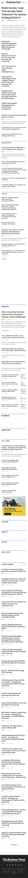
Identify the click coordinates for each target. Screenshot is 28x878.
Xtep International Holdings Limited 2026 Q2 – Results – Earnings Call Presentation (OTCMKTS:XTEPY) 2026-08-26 (12, 639)
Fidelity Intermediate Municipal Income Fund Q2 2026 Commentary (9, 106)
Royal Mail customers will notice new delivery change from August (10, 376)
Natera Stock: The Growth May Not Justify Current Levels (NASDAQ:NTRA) (14, 604)
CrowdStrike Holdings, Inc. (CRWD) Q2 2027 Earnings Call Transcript (14, 185)
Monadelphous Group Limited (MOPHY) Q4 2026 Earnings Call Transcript (12, 823)
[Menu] (3, 2)
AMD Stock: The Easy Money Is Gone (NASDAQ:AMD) (12, 727)
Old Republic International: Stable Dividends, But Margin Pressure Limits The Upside (9, 469)
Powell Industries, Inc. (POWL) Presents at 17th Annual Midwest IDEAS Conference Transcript (13, 252)
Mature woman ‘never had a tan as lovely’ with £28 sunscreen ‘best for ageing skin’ (10, 406)
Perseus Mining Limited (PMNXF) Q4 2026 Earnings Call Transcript (13, 662)
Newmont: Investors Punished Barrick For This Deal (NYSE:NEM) (14, 570)
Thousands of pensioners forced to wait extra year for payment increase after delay (9, 399)
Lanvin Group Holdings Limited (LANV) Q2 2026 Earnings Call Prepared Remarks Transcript (10, 462)
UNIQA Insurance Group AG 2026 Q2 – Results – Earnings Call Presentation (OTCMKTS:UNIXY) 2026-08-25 (13, 683)
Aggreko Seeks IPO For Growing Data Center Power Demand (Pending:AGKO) (14, 128)
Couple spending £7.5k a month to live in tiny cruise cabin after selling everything (14, 350)
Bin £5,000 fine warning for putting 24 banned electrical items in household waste (13, 363)
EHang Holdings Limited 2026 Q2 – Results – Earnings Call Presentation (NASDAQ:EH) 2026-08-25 (14, 738)
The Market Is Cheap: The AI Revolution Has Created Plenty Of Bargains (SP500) (13, 787)
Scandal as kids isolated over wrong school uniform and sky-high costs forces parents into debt (9, 94)
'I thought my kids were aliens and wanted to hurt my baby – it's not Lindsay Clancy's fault (14, 581)
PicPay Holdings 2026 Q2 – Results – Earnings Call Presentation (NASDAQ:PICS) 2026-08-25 (13, 811)
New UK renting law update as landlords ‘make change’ (10, 390)
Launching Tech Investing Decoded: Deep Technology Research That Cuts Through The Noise (13, 763)
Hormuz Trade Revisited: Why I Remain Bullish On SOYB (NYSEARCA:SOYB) (13, 615)
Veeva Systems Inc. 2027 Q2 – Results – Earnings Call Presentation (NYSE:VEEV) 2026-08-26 (10, 216)
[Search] (23, 2)
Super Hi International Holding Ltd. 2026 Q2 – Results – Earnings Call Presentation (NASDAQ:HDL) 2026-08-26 (10, 207)
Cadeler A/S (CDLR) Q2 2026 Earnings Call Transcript (11, 694)
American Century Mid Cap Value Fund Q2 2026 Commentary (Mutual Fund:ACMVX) (9, 493)
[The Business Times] (13, 2)
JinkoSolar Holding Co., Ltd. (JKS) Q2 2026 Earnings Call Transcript (13, 244)
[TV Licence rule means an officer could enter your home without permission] (23, 384)
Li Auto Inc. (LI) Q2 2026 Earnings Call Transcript (8, 223)
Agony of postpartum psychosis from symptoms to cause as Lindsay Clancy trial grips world (10, 484)
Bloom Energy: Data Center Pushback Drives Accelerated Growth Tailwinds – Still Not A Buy (14, 775)
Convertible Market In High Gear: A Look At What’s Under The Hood (13, 148)
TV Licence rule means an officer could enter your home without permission (10, 384)
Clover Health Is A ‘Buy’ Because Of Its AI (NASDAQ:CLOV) (10, 476)
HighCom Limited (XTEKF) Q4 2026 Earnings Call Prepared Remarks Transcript (14, 834)
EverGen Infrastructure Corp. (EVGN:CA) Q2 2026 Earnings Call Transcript (9, 57)
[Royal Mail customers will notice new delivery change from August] (23, 376)
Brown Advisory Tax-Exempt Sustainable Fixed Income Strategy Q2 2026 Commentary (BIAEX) (14, 592)
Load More (13, 844)
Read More (6, 330)
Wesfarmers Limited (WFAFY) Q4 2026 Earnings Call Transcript (12, 134)
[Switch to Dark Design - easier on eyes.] (25, 2)
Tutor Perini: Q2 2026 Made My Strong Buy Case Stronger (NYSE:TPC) (13, 162)
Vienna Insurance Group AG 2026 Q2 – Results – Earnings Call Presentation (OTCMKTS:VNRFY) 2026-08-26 (14, 447)
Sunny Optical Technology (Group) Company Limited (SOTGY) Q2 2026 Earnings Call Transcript (9, 81)
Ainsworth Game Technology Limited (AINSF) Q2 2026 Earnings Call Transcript (13, 651)
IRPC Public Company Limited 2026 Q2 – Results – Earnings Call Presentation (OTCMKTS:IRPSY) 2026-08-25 (14, 715)
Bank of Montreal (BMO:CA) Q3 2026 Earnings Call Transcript (14, 704)
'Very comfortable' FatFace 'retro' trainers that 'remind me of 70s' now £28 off (13, 337)
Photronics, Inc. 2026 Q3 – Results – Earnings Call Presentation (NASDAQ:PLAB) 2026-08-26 (13, 231)
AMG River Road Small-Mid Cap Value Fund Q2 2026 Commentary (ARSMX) (10, 199)
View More (23, 564)
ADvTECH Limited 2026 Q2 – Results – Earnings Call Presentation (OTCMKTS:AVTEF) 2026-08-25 (13, 799)
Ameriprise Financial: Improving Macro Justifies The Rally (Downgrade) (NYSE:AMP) (9, 45)
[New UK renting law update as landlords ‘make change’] (23, 391)
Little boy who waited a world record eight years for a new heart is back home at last (14, 750)
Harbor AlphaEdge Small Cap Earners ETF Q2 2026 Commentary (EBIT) (14, 626)
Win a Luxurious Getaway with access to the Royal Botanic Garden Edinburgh (13, 314)
